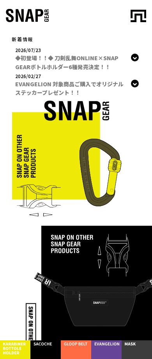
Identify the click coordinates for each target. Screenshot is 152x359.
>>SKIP (121, 19)
